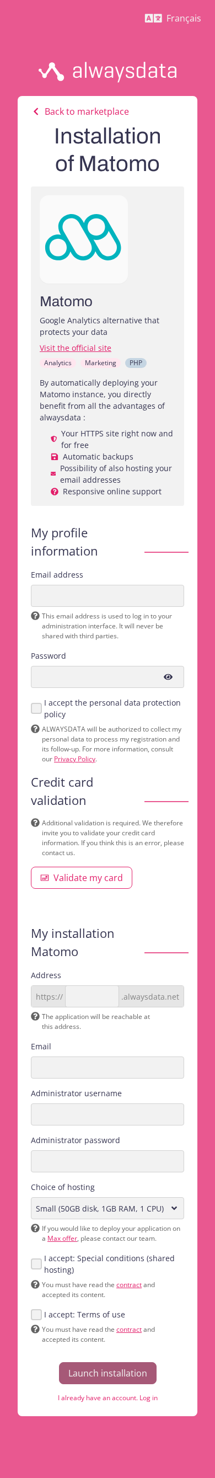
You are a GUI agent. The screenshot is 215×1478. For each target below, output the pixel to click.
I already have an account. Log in (108, 1397)
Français (177, 21)
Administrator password (75, 1140)
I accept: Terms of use (84, 1314)
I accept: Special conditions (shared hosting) (109, 1264)
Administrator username (76, 1093)
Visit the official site (75, 348)
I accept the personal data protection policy (112, 708)
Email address (57, 574)
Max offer (62, 1238)
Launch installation (107, 1373)
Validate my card (88, 878)
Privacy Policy (74, 759)
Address (46, 975)
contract (129, 1284)
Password (48, 655)
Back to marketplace (87, 111)
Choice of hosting (63, 1187)
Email (41, 1046)
